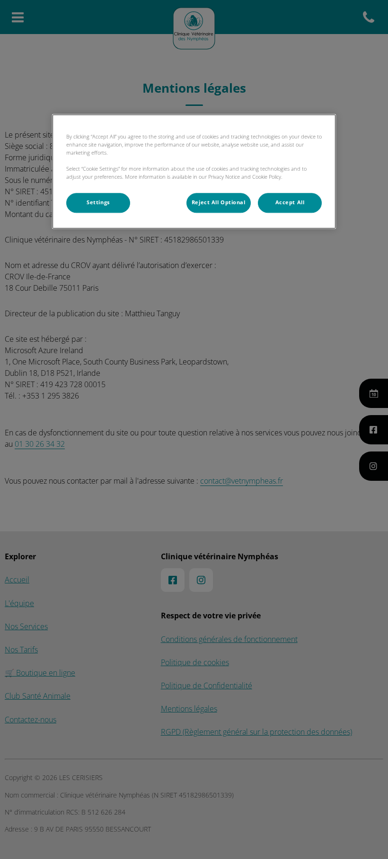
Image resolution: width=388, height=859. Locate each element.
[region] (194, 171)
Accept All (290, 202)
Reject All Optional (219, 202)
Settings (98, 202)
